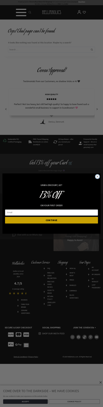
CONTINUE (51, 219)
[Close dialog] (97, 176)
